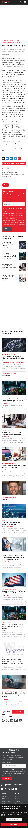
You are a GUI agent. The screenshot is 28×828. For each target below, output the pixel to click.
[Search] (20, 2)
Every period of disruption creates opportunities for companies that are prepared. (12, 407)
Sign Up (7, 229)
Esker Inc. (8, 699)
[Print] (3, 158)
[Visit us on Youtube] (20, 720)
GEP (6, 630)
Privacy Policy (18, 226)
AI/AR (3, 520)
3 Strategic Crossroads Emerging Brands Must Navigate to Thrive (9, 254)
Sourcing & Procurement (10, 41)
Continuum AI (9, 526)
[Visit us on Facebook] (3, 720)
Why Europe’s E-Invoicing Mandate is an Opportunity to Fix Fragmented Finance (14, 695)
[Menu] (24, 2)
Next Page (18, 712)
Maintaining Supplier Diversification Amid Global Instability (13, 592)
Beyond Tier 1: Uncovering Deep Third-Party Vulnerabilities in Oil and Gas (8, 243)
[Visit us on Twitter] (7, 720)
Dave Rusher (6, 375)
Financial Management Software (12, 554)
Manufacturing (6, 430)
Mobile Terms (6, 226)
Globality (8, 470)
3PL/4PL (4, 657)
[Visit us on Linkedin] (11, 720)
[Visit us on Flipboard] (16, 720)
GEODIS (7, 403)
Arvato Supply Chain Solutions (14, 362)
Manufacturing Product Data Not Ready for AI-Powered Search (9, 265)
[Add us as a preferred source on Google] (19, 158)
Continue (14, 824)
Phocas (7, 595)
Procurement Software (11, 42)
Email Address (7, 201)
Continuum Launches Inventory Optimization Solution (12, 523)
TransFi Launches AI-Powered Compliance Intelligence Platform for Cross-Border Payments (13, 557)
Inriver (7, 436)
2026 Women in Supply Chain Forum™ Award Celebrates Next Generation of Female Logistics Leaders (12, 661)
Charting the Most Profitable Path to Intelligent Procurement (8, 276)
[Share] (7, 158)
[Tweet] (15, 158)
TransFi (7, 562)
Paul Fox (4, 499)
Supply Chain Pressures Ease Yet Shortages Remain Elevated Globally (13, 626)
